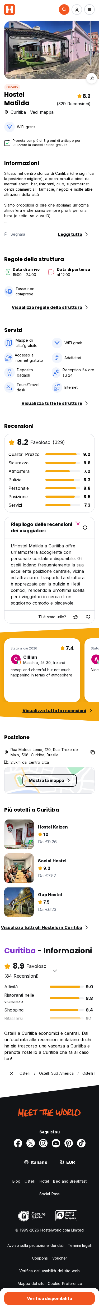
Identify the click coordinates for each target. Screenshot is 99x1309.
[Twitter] (30, 1143)
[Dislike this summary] (88, 617)
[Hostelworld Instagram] (43, 1143)
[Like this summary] (75, 617)
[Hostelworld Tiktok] (81, 1143)
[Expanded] (11, 1073)
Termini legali (79, 1245)
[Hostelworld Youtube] (56, 1143)
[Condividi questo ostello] (91, 78)
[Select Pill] (64, 9)
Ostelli (30, 1181)
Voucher (59, 1258)
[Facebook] (18, 1143)
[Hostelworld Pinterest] (68, 1143)
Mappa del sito (31, 1283)
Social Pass (49, 1194)
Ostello (12, 87)
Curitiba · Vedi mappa (32, 112)
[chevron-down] (55, 970)
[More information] (85, 527)
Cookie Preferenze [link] (65, 1283)
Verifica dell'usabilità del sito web (49, 1271)
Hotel (44, 1181)
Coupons (40, 1258)
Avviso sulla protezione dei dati (35, 1245)
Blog (16, 1181)
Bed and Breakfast (70, 1181)
